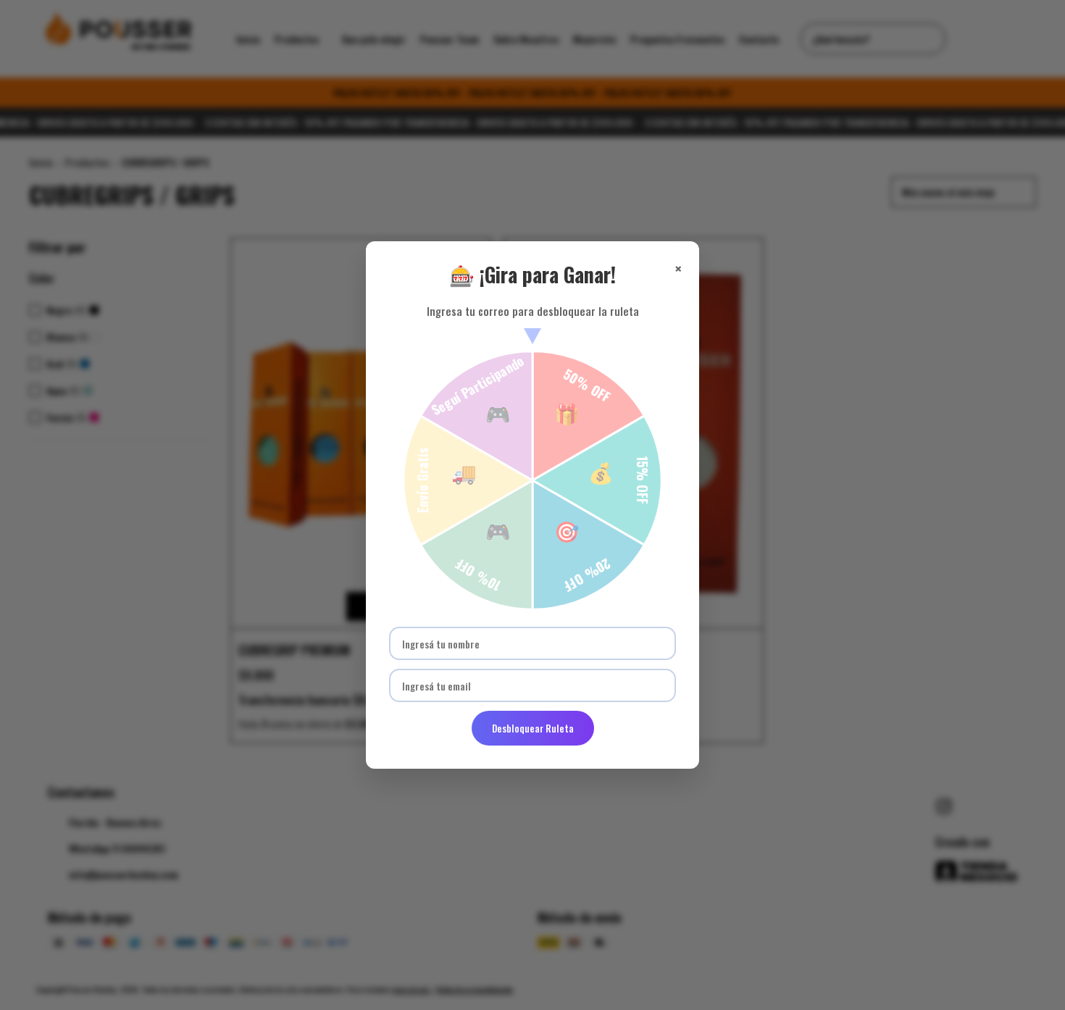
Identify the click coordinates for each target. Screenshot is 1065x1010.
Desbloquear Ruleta (533, 728)
